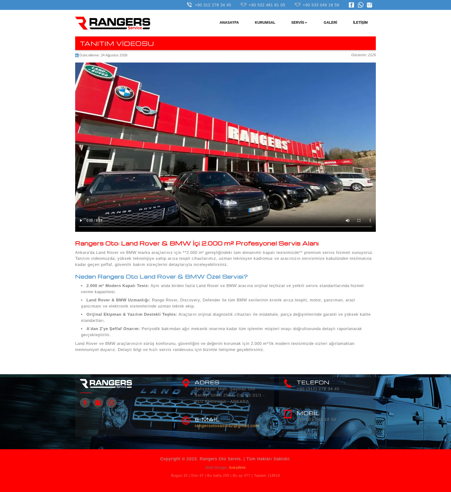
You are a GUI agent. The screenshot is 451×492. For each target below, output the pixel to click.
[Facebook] (351, 4)
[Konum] (186, 383)
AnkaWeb (237, 467)
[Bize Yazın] (111, 403)
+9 (321, 5)
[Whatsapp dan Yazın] (360, 4)
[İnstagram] (369, 4)
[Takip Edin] (98, 403)
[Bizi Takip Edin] (85, 403)
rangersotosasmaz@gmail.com (227, 425)
